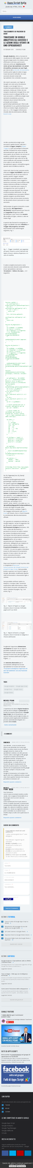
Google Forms (18, 689)
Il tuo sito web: (9, 877)
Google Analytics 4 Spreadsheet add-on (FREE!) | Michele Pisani (16, 961)
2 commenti (8, 27)
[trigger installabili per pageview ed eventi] (16, 241)
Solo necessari (21, 1166)
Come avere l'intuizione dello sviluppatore (14, 989)
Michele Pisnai (6, 788)
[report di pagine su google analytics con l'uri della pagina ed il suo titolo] (16, 600)
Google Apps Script (21, 686)
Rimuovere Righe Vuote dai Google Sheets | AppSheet (18, 939)
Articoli (7, 1108)
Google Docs (8, 689)
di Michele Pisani (21, 49)
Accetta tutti (13, 1166)
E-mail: (7, 870)
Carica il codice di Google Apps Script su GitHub (16, 922)
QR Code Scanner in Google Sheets (15, 931)
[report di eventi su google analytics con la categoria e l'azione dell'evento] (16, 625)
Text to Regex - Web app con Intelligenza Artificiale (14, 974)
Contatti (7, 1111)
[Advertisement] (16, 128)
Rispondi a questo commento (12, 782)
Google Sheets (8, 692)
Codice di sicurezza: (11, 897)
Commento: (9, 884)
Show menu (16, 17)
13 (12, 940)
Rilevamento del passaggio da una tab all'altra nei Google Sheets (16, 927)
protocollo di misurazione (21, 70)
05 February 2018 (9, 49)
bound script (7, 114)
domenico (7, 742)
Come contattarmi (10, 725)
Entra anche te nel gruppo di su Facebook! (15, 1055)
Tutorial (7, 1105)
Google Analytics (9, 686)
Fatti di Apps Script (9, 1051)
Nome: (7, 863)
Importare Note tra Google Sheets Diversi (17, 935)
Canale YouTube (7, 1011)
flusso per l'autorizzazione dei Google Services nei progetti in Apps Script (16, 567)
